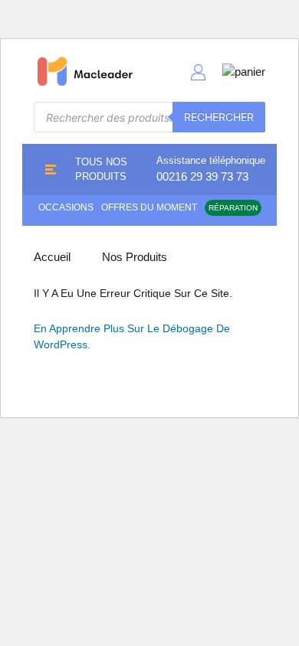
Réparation (233, 208)
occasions (66, 207)
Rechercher (219, 116)
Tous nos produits (101, 169)
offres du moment (149, 207)
